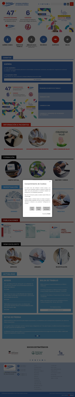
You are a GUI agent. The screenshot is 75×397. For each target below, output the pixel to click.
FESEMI (48, 213)
